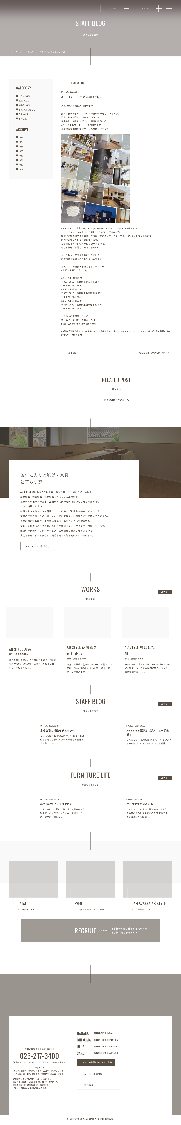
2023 (21, 151)
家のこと (23, 118)
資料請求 (146, 8)
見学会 (113, 8)
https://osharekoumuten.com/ (78, 323)
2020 (21, 164)
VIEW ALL (165, 592)
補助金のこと (25, 105)
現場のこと (24, 100)
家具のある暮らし (27, 109)
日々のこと (24, 114)
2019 (21, 169)
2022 (21, 155)
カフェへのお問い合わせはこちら (96, 1062)
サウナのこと (25, 96)
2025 (21, 141)
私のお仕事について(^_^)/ (152, 352)
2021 (21, 160)
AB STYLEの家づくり (38, 546)
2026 (21, 137)
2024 (21, 146)
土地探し (72, 352)
